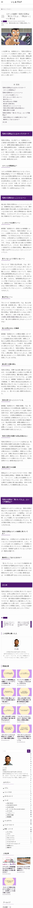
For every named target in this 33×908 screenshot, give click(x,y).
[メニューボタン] (2, 2)
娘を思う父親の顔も (9, 103)
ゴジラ (8, 833)
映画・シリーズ (9, 829)
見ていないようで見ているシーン (12, 97)
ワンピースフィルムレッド (13, 843)
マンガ (4, 21)
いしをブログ (16, 2)
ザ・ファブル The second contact (16, 809)
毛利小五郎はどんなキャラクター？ (14, 87)
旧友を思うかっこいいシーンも (12, 106)
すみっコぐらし (11, 837)
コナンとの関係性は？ (9, 90)
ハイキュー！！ (11, 813)
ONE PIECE (10, 803)
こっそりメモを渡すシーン (10, 95)
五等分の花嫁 (10, 815)
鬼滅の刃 (9, 847)
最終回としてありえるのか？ (11, 119)
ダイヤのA (9, 811)
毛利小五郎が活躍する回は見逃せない (14, 108)
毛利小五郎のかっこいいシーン (13, 92)
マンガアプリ (8, 820)
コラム (6, 788)
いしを (16, 649)
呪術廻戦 (9, 816)
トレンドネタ (8, 792)
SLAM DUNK (10, 807)
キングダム (9, 832)
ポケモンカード (9, 796)
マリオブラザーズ (11, 841)
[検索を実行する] (28, 751)
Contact (31, 774)
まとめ (5, 122)
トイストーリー (11, 839)
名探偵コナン (10, 845)
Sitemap (31, 765)
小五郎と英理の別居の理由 (10, 317)
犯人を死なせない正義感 (10, 101)
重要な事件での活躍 (9, 110)
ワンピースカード (9, 824)
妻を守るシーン (7, 99)
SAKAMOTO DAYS (12, 805)
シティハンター (11, 835)
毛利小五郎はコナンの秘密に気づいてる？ (15, 117)
